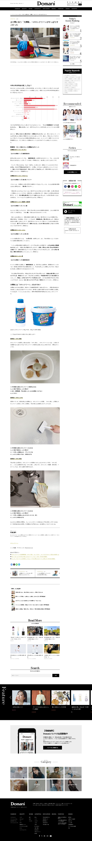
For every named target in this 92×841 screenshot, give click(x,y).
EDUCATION (46, 8)
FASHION (17, 8)
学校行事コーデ (45, 819)
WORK (30, 8)
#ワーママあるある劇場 (69, 89)
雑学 (30, 817)
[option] (21, 701)
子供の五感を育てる (46, 817)
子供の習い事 (45, 822)
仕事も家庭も (67, 80)
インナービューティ (23, 829)
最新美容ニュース (23, 824)
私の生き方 (36, 829)
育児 (66, 78)
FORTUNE (61, 8)
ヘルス (36, 822)
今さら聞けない (67, 75)
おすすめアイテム (14, 820)
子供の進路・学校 (46, 824)
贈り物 (36, 833)
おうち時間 (78, 77)
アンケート (71, 211)
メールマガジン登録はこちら (72, 190)
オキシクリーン (14, 543)
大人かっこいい (77, 89)
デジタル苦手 (75, 85)
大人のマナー (74, 75)
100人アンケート (37, 831)
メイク (21, 817)
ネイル (21, 828)
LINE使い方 (73, 87)
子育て (36, 824)
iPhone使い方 (67, 87)
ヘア (20, 820)
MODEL (54, 8)
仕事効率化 (70, 78)
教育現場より (45, 820)
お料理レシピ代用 (68, 85)
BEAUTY (24, 8)
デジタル (30, 820)
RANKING (74, 8)
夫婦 (72, 80)
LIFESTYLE (37, 8)
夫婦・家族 (36, 828)
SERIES (68, 8)
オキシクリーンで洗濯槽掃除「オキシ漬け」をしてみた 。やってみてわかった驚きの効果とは (35, 554)
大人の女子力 (72, 77)
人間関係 (66, 77)
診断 (66, 82)
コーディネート (13, 817)
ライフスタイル (16, 14)
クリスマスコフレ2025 (23, 826)
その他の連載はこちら (72, 172)
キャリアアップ (77, 80)
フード (36, 819)
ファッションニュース (14, 822)
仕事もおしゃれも (71, 82)
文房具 (66, 92)
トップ (11, 14)
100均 (75, 78)
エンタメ (36, 820)
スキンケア (21, 819)
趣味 (79, 78)
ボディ (21, 822)
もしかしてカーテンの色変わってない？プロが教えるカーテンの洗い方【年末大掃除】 (33, 558)
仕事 (30, 819)
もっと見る (72, 63)
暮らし (20, 14)
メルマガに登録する (52, 747)
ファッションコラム (14, 819)
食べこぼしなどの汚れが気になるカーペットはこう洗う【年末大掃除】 (29, 556)
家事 (23, 14)
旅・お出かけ (37, 826)
